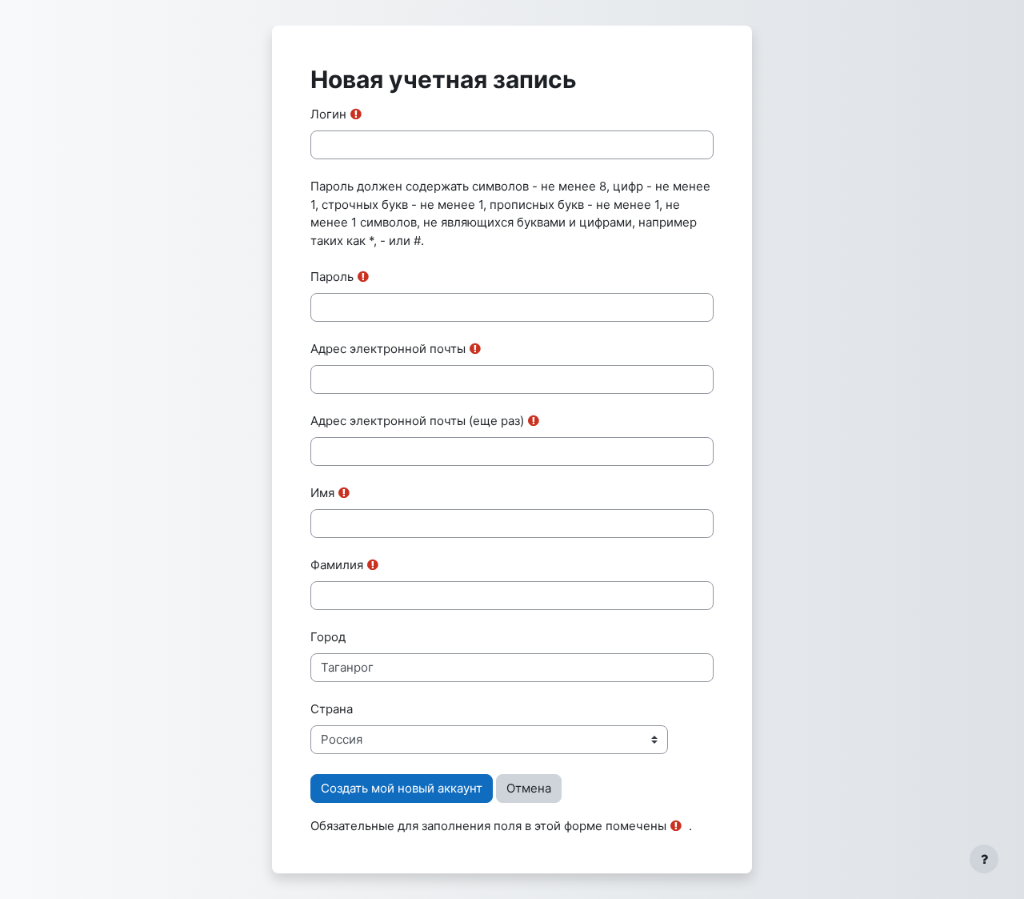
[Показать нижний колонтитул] (984, 859)
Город (328, 636)
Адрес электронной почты (388, 348)
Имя (322, 492)
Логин (328, 114)
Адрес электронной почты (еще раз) (417, 420)
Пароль (332, 276)
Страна (331, 708)
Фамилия (336, 564)
